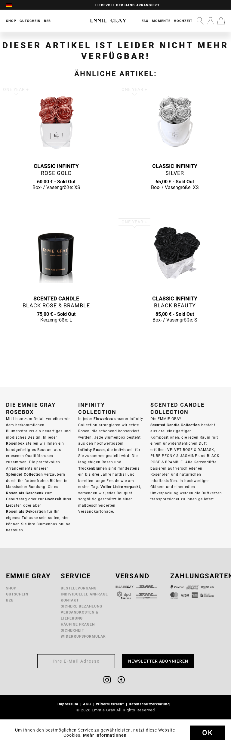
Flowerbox (103, 418)
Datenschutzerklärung (150, 704)
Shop (11, 588)
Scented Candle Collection (175, 425)
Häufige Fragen (78, 624)
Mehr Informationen (105, 735)
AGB (87, 704)
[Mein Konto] (210, 20)
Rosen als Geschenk (25, 493)
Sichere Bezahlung (81, 606)
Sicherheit (72, 630)
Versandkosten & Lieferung (79, 615)
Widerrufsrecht (110, 704)
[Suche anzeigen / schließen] (200, 20)
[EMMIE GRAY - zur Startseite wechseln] (108, 21)
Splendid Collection (24, 474)
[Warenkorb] (221, 20)
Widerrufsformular (83, 636)
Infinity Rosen (91, 449)
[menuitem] (12, 5)
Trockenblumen (92, 468)
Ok (207, 733)
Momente (161, 21)
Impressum (68, 704)
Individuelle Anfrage (84, 594)
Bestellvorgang (79, 588)
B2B (10, 600)
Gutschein (17, 594)
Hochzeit (183, 21)
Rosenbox (15, 443)
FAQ (145, 21)
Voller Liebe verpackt (120, 486)
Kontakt (70, 600)
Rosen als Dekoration (26, 511)
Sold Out (56, 199)
